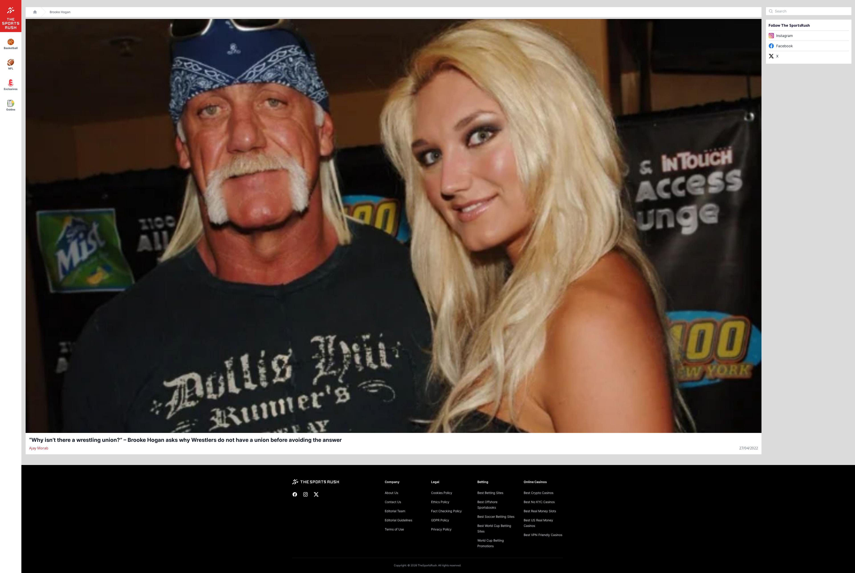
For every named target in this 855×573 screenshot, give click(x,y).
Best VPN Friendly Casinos (543, 535)
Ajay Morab (38, 448)
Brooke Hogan (60, 12)
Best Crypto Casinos (538, 493)
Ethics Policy (440, 502)
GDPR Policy (440, 520)
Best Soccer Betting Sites (495, 516)
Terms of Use (394, 529)
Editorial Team (395, 511)
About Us (391, 493)
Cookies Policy (441, 493)
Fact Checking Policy (446, 511)
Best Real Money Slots (540, 511)
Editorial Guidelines (398, 520)
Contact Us (393, 502)
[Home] (35, 12)
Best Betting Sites (490, 493)
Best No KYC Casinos (539, 502)
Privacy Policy (441, 529)
